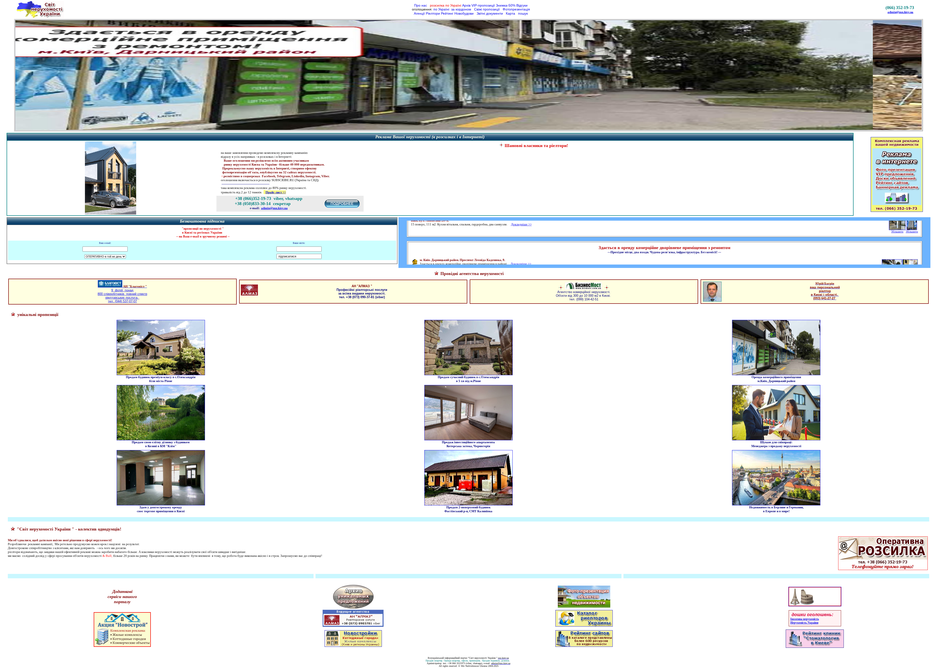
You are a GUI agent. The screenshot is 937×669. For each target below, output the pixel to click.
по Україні (441, 9)
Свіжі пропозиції (487, 9)
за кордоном (460, 9)
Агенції (419, 13)
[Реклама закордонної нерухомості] (814, 606)
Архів (466, 5)
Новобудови (464, 13)
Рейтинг (447, 13)
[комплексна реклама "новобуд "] (122, 648)
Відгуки (522, 5)
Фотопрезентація (516, 9)
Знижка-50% (505, 5)
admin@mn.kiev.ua (900, 12)
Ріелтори (433, 13)
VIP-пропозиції (483, 5)
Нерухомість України (804, 622)
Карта (510, 13)
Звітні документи (489, 13)
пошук (522, 13)
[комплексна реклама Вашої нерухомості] (110, 214)
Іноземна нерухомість (804, 619)
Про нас (421, 5)
